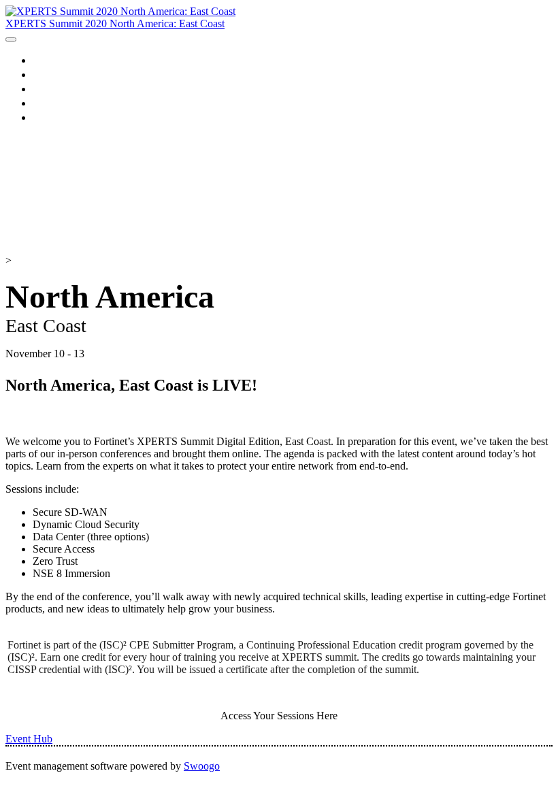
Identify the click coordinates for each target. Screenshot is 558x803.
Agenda (52, 74)
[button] (28, 738)
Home (48, 60)
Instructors (59, 103)
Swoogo (202, 766)
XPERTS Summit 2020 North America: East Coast (115, 23)
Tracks (49, 88)
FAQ (44, 117)
